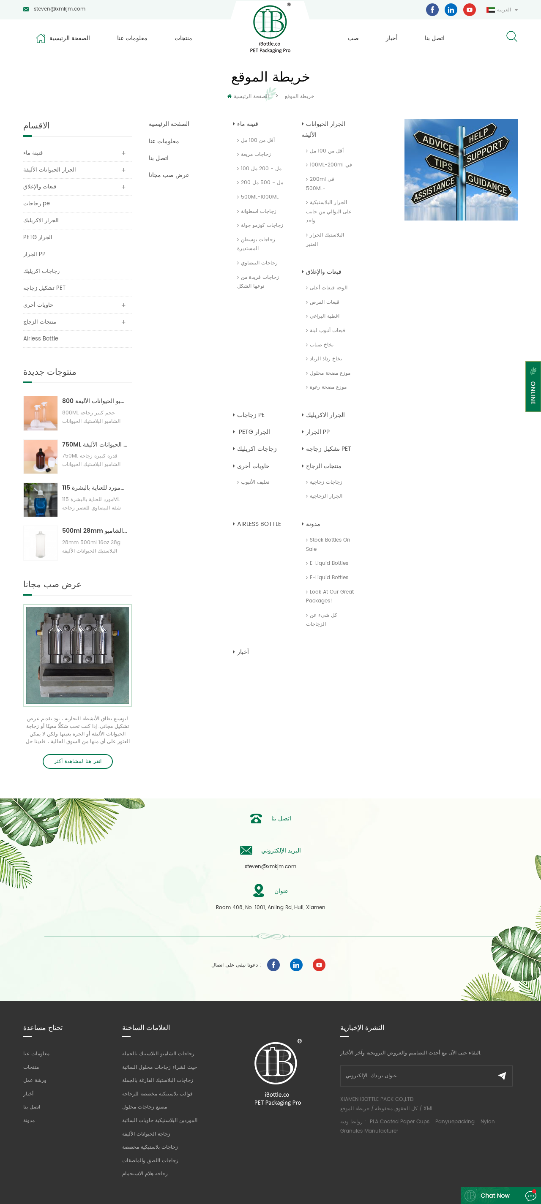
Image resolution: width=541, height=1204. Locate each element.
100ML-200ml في (331, 165)
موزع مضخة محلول (330, 373)
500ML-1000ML (260, 197)
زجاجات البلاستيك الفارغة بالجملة (157, 1080)
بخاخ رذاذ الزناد (326, 359)
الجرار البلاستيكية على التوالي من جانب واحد (329, 212)
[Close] (533, 417)
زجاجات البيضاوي (259, 263)
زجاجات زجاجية (326, 482)
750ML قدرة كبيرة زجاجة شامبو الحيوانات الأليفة (95, 444)
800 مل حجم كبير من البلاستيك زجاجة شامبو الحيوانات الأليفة (95, 401)
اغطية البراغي (324, 316)
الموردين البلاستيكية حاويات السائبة (159, 1121)
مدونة (313, 524)
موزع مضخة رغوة (328, 387)
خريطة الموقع (354, 1109)
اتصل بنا (435, 38)
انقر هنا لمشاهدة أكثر (77, 761)
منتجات (183, 38)
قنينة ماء (247, 124)
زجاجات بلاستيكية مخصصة (150, 1147)
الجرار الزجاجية (326, 496)
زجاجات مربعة (256, 154)
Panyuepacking (455, 1122)
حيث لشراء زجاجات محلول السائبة (159, 1067)
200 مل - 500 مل (262, 183)
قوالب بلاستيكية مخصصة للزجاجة (157, 1094)
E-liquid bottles (329, 563)
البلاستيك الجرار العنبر (325, 239)
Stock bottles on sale (328, 544)
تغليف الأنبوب (255, 482)
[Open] (533, 386)
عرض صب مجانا (169, 175)
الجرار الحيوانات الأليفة (323, 129)
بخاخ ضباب (321, 345)
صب (353, 38)
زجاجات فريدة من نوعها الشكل (258, 282)
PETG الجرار (253, 432)
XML (428, 1109)
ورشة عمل (34, 1080)
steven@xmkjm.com (59, 9)
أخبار (392, 38)
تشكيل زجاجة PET (328, 449)
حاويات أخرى (253, 466)
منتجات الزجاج (324, 466)
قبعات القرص (324, 302)
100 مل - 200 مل (261, 169)
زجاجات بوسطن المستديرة (256, 244)
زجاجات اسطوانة (258, 211)
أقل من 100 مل (258, 140)
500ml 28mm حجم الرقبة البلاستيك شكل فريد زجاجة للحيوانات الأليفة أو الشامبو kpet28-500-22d (95, 531)
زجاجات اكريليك (257, 449)
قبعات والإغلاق (324, 272)
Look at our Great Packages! (330, 596)
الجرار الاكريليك (325, 415)
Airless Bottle (259, 524)
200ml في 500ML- (320, 184)
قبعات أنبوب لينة (327, 331)
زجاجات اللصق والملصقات (150, 1161)
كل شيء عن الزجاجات (321, 620)
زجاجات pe (251, 415)
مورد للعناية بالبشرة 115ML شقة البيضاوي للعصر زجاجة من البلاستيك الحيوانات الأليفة (95, 488)
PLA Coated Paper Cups (400, 1122)
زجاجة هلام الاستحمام (145, 1174)
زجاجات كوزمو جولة (262, 225)
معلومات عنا (132, 38)
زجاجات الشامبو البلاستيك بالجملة (158, 1054)
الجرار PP (318, 432)
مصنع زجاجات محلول (144, 1107)
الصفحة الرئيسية (69, 38)
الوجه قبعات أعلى (328, 288)
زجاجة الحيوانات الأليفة (146, 1134)
